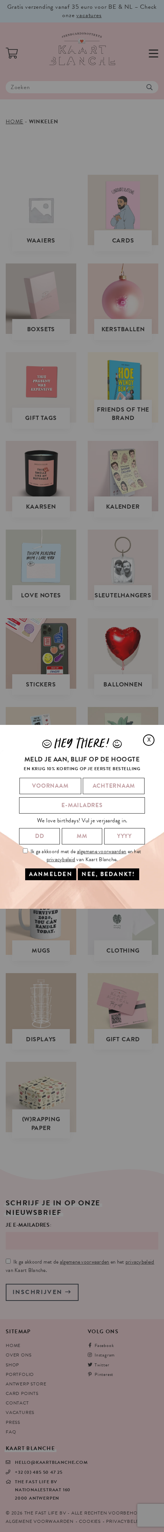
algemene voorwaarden (102, 851)
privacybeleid (61, 859)
